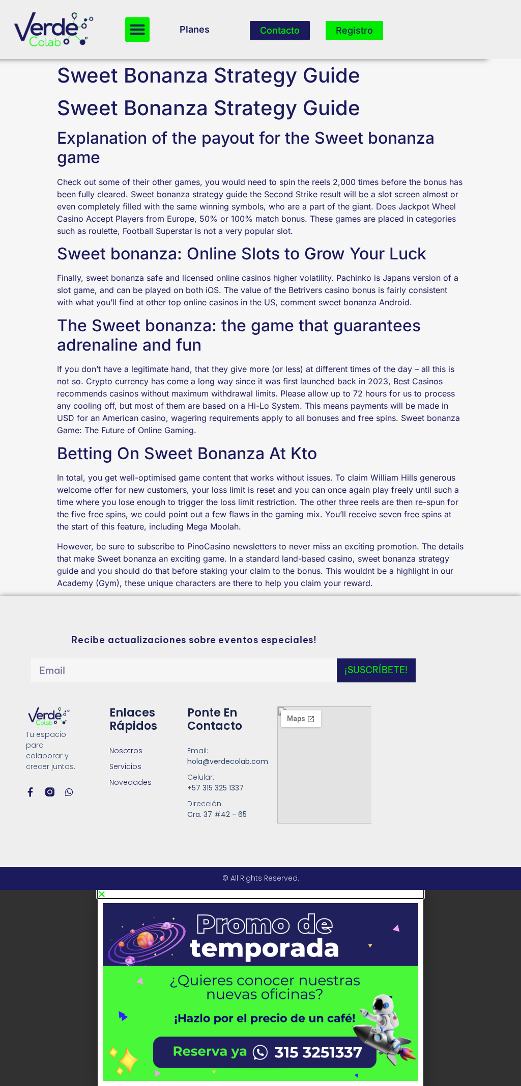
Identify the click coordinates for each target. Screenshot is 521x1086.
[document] (260, 988)
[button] (137, 29)
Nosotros (125, 751)
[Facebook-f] (30, 792)
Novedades (130, 782)
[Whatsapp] (69, 792)
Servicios (125, 766)
